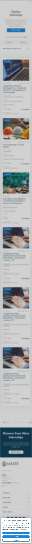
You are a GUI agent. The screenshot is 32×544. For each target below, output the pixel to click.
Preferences (16, 540)
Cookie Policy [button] (15, 527)
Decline (16, 536)
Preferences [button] (24, 529)
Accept (16, 533)
